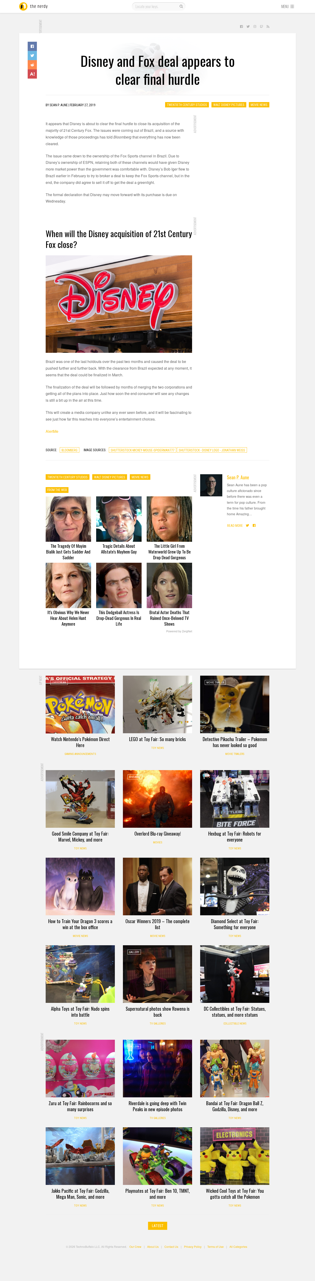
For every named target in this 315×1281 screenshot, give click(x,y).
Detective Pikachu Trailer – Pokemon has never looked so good (235, 742)
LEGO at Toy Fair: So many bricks (157, 739)
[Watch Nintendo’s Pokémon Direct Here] (80, 704)
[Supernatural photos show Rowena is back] (157, 974)
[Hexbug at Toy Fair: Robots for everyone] (234, 799)
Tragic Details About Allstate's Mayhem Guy (119, 548)
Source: (51, 450)
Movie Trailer (215, 682)
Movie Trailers (234, 754)
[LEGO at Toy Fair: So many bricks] (157, 704)
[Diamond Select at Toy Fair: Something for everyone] (234, 886)
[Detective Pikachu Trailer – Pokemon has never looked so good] (234, 704)
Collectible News (234, 1023)
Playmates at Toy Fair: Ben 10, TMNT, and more (157, 1193)
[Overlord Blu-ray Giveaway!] (157, 799)
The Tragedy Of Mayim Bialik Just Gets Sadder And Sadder (68, 551)
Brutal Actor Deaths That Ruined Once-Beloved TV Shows (169, 618)
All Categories (238, 1247)
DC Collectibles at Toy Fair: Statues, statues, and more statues (235, 1011)
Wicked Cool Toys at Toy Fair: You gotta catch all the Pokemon (235, 1193)
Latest (157, 1226)
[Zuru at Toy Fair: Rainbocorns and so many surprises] (80, 1068)
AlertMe (52, 431)
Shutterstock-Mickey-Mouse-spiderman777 (142, 450)
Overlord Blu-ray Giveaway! (157, 833)
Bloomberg (69, 450)
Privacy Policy (193, 1247)
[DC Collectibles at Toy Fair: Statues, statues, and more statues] (234, 974)
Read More (235, 525)
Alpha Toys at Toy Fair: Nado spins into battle (80, 1011)
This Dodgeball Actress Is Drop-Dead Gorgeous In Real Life (118, 618)
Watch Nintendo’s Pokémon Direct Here (80, 742)
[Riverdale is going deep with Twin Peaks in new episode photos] (157, 1068)
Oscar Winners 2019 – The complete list (157, 924)
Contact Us (171, 1247)
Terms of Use (215, 1247)
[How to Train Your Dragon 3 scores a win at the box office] (80, 886)
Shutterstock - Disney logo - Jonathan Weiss (212, 450)
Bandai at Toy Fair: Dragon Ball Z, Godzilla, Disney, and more (234, 1106)
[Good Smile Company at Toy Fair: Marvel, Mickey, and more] (80, 799)
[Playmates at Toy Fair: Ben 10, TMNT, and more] (157, 1156)
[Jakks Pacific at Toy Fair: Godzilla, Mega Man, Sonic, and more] (80, 1156)
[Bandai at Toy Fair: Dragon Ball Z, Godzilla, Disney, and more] (234, 1068)
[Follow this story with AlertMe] (32, 74)
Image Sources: (95, 450)
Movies (157, 842)
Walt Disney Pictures (228, 105)
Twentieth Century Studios (187, 105)
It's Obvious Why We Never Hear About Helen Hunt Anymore (68, 618)
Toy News (157, 748)
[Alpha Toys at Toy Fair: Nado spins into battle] (80, 974)
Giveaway (135, 777)
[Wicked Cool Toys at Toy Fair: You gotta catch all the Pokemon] (234, 1156)
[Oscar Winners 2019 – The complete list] (157, 886)
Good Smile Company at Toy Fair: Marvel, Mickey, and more (80, 836)
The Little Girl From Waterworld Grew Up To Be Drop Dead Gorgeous (169, 551)
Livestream (59, 682)
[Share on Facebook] (32, 46)
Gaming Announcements (80, 754)
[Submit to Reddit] (32, 64)
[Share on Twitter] (32, 55)
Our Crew (135, 1247)
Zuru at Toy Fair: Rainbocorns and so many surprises (80, 1106)
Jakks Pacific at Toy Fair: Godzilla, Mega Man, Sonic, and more (80, 1193)
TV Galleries (158, 1023)
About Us (153, 1247)
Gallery (134, 952)
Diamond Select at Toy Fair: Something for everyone (235, 924)
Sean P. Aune (238, 477)
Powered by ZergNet (179, 631)
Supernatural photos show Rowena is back (158, 1011)
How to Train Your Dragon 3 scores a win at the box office (80, 924)
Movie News (259, 105)
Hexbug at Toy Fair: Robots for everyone (234, 836)
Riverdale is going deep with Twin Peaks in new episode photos (157, 1106)
